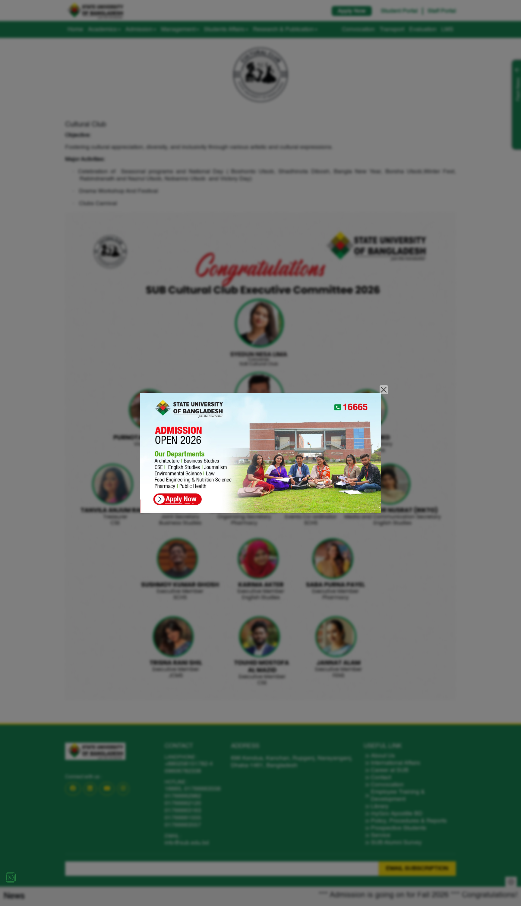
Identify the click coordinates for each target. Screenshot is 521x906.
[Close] (384, 389)
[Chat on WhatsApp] (10, 877)
